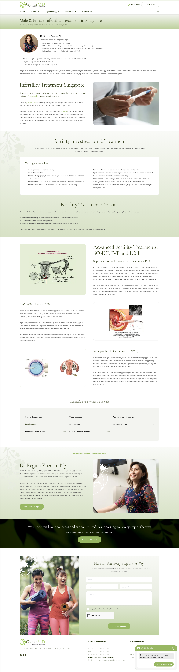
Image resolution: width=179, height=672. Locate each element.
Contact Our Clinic (89, 540)
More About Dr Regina (32, 507)
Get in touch (150, 5)
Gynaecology (29, 25)
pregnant (64, 111)
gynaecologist (31, 102)
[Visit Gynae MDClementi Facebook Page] (21, 655)
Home (22, 25)
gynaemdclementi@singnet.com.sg (112, 660)
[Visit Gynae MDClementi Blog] (24, 655)
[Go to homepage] (32, 5)
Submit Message (119, 626)
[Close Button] (173, 648)
